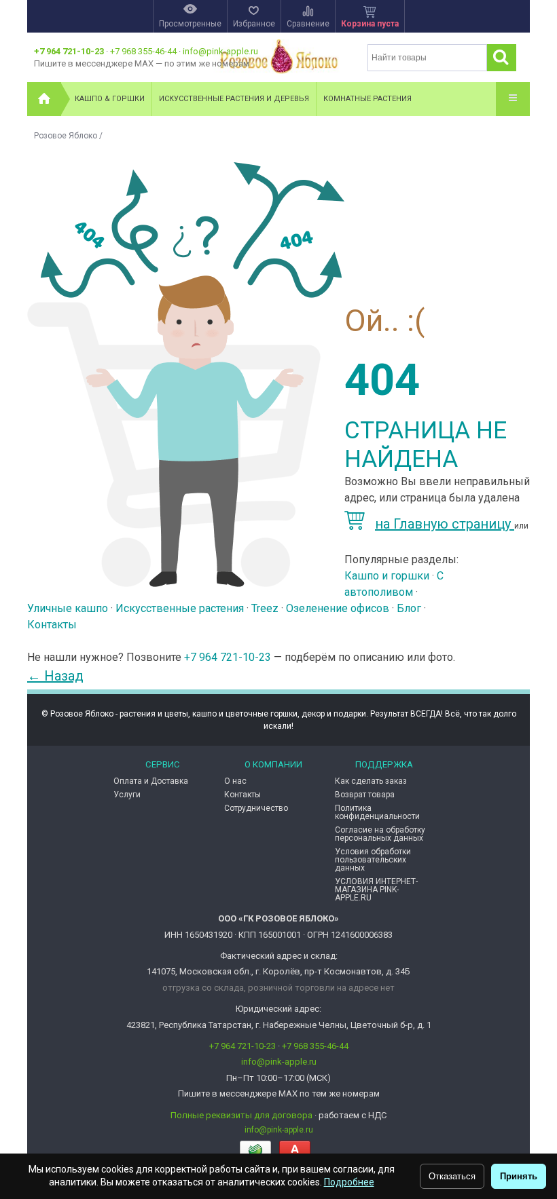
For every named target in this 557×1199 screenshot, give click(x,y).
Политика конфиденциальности (377, 812)
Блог (409, 608)
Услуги (127, 794)
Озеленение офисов (337, 608)
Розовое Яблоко (65, 135)
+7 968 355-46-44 (143, 51)
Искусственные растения (179, 608)
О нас (235, 781)
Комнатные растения (367, 98)
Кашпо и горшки (386, 575)
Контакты (52, 624)
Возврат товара (365, 794)
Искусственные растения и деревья (234, 98)
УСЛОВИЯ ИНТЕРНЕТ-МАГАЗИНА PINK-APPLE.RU (376, 889)
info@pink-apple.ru (220, 51)
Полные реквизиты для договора (241, 1115)
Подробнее (349, 1182)
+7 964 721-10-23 (69, 51)
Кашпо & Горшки (110, 98)
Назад (55, 676)
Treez (264, 608)
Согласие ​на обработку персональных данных (380, 834)
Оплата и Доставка (150, 781)
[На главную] (44, 99)
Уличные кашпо (67, 608)
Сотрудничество (256, 808)
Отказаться (452, 1176)
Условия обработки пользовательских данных (373, 860)
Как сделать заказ (371, 781)
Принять (518, 1176)
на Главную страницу (444, 524)
